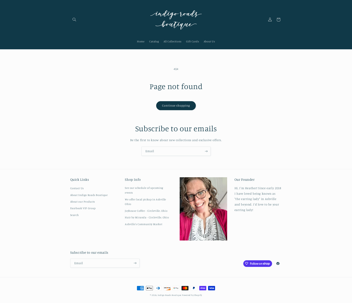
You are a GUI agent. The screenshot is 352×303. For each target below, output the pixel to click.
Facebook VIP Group (83, 208)
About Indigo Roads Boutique (89, 195)
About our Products (82, 201)
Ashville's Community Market (143, 224)
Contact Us (77, 188)
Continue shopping (176, 105)
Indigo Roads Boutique (169, 295)
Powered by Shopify (192, 295)
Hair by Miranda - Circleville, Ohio (147, 217)
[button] (74, 19)
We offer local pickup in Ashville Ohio (145, 202)
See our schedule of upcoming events (144, 190)
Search (74, 214)
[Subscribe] (206, 151)
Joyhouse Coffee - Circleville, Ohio (146, 210)
